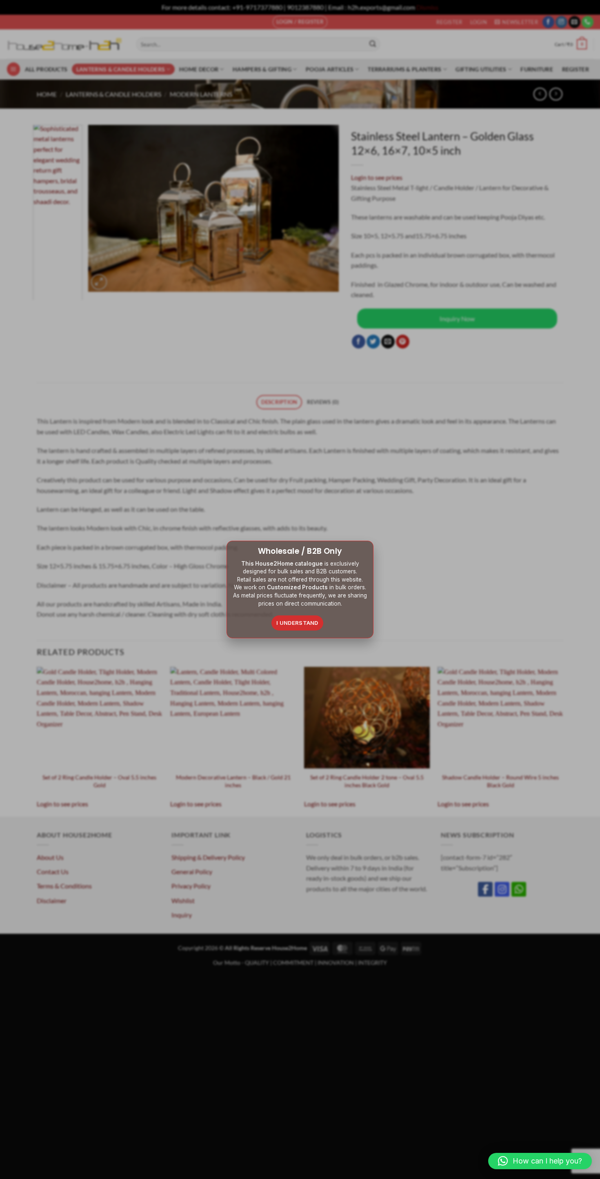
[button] (540, 1161)
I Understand (297, 622)
